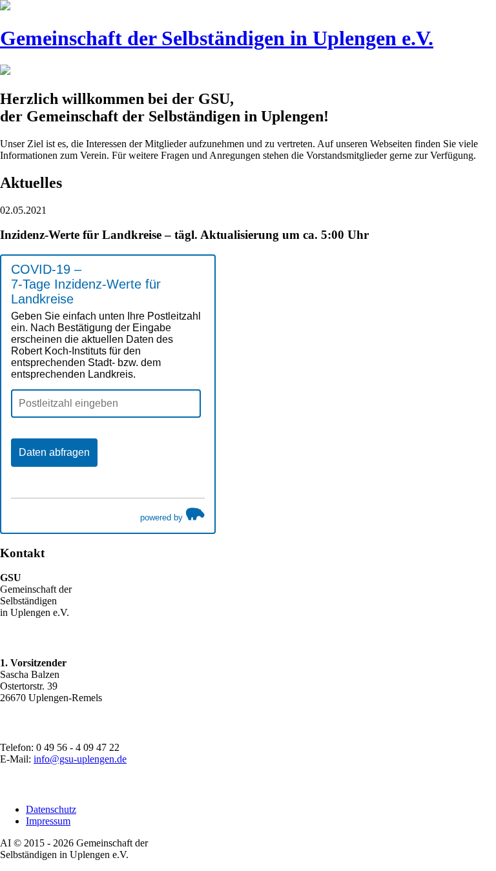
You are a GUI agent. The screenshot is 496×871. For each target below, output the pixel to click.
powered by (162, 517)
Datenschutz (51, 809)
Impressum (48, 820)
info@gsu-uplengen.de (80, 758)
